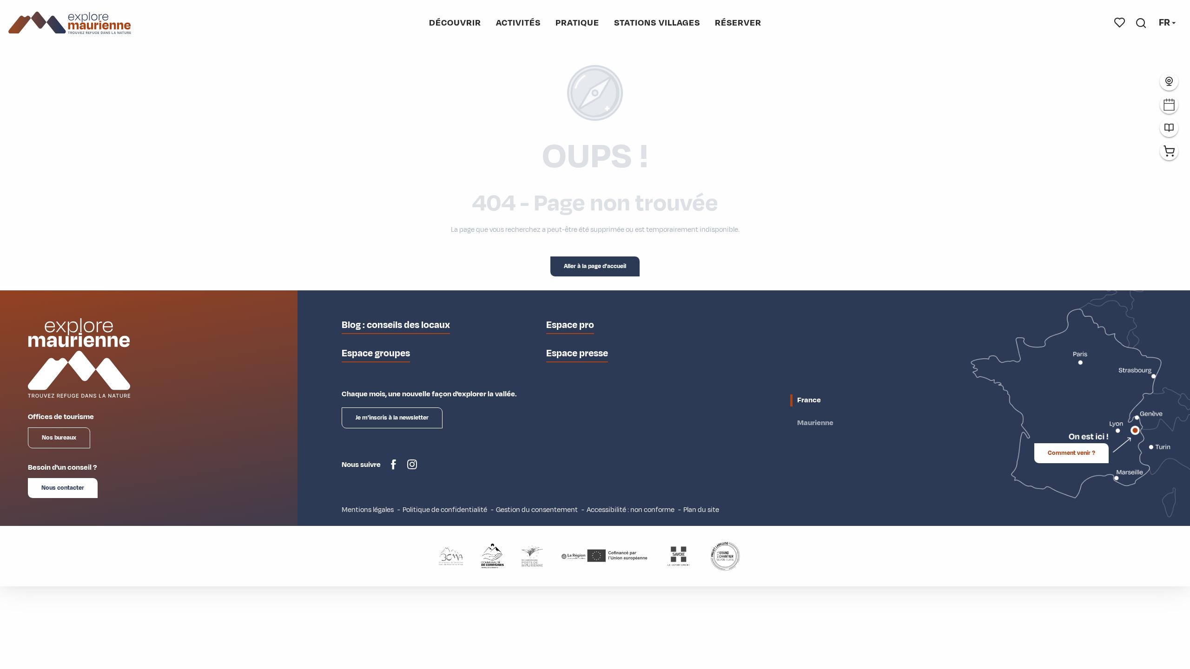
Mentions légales (368, 510)
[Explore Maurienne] (70, 23)
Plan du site (701, 510)
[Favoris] (1119, 22)
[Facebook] (393, 468)
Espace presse (577, 353)
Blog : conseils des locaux (396, 325)
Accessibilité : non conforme (630, 510)
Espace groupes (376, 353)
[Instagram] (412, 468)
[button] (1141, 22)
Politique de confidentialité (445, 510)
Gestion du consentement (537, 510)
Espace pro (570, 325)
